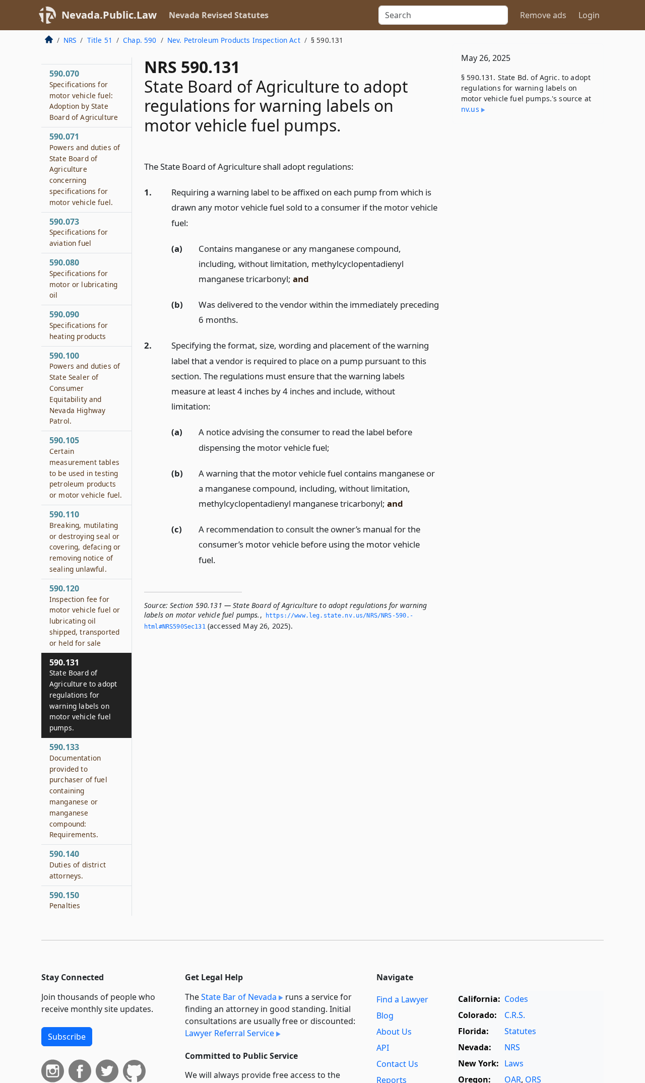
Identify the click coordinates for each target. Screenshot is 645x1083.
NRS (69, 40)
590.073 (78, 232)
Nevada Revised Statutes (219, 15)
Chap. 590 (139, 40)
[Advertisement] (528, 289)
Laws (514, 1063)
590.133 (78, 791)
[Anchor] (359, 166)
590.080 (83, 278)
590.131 (83, 695)
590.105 (85, 467)
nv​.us (470, 109)
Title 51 (99, 40)
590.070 (83, 95)
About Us (394, 1031)
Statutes (520, 1031)
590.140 (77, 865)
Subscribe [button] (67, 1036)
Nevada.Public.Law (109, 15)
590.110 (84, 541)
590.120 (84, 615)
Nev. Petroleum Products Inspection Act (233, 40)
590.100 (84, 388)
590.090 (78, 325)
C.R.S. (514, 1015)
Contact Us (397, 1063)
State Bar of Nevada (239, 996)
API (382, 1047)
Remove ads (543, 15)
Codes (516, 998)
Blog (385, 1015)
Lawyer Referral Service (229, 1033)
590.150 (64, 900)
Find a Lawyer (402, 999)
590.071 (84, 169)
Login (589, 15)
